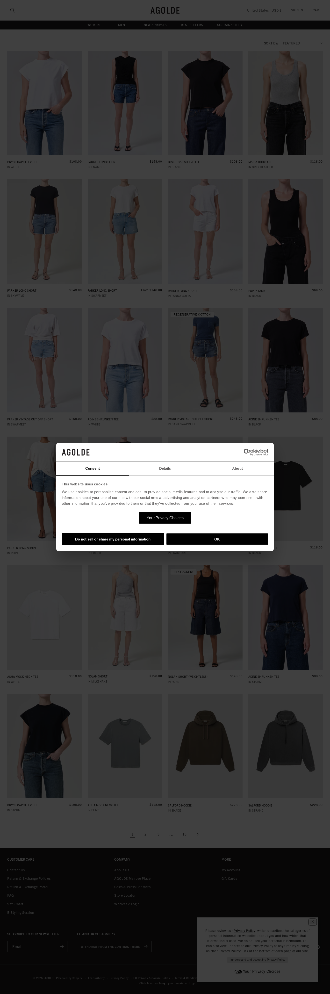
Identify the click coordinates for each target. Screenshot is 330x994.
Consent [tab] (92, 468)
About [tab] (237, 468)
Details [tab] (165, 468)
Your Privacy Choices (165, 518)
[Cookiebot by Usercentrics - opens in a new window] (247, 452)
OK (217, 539)
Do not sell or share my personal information (113, 539)
